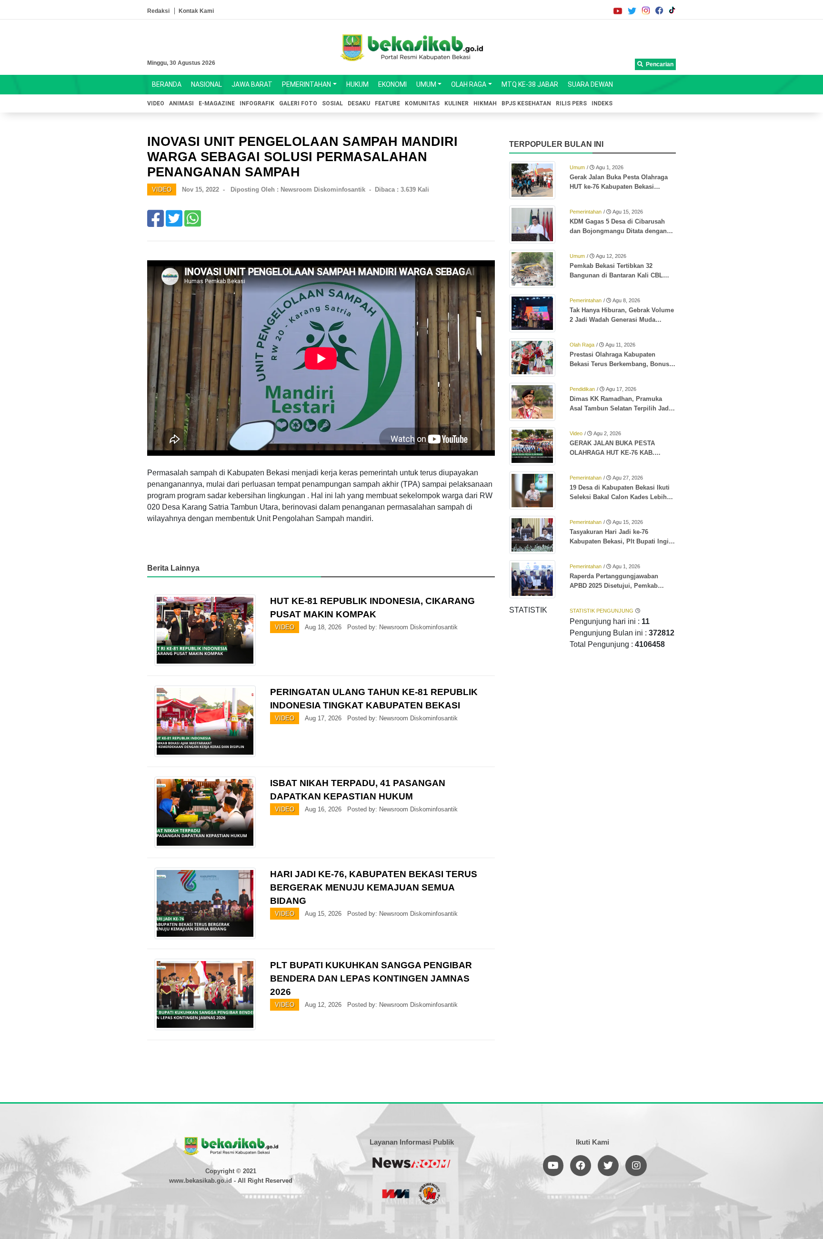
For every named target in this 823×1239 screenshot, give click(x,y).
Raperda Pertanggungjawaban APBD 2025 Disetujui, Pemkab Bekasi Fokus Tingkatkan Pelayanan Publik (623, 582)
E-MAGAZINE (217, 103)
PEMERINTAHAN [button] (306, 84)
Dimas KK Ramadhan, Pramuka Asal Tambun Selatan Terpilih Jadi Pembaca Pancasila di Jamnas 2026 (622, 404)
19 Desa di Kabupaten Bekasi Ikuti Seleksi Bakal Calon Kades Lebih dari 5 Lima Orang (620, 493)
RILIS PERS (571, 103)
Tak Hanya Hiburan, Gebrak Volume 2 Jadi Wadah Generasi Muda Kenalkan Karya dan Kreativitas (622, 316)
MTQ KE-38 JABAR (530, 84)
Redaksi (158, 11)
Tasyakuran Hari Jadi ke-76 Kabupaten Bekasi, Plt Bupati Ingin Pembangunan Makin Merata (621, 537)
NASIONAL (206, 84)
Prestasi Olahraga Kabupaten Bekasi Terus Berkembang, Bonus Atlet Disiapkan (619, 360)
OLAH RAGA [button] (468, 84)
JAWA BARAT (251, 84)
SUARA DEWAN (590, 84)
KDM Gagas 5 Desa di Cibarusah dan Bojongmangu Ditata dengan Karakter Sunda (618, 227)
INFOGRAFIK (257, 103)
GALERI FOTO (298, 103)
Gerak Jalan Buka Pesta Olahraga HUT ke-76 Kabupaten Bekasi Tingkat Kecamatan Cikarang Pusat (621, 183)
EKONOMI (392, 84)
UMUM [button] (426, 84)
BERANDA (166, 84)
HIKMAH (485, 103)
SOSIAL (332, 103)
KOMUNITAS (422, 103)
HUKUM (357, 84)
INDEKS (602, 103)
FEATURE (387, 103)
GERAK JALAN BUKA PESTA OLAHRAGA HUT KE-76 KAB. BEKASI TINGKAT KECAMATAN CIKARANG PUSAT (616, 449)
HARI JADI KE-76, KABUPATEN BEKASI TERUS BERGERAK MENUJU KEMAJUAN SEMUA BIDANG (373, 887)
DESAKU (359, 103)
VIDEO (155, 103)
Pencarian (658, 64)
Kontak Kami (196, 11)
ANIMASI (181, 103)
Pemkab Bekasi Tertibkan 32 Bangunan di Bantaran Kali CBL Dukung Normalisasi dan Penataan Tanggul (621, 271)
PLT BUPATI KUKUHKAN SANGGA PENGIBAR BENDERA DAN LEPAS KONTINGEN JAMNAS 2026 (371, 978)
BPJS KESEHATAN (526, 103)
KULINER (456, 103)
